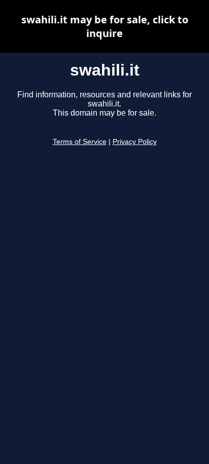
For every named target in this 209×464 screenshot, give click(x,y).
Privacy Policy (135, 142)
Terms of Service (80, 142)
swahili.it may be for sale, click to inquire (104, 26)
